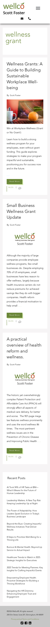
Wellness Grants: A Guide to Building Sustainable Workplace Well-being (25, 126)
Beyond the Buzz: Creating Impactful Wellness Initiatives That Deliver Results (24, 527)
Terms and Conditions (30, 619)
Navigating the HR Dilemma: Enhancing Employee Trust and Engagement (21, 594)
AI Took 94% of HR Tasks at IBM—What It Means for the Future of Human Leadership (22, 490)
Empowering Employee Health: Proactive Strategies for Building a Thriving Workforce (23, 581)
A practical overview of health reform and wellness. (25, 398)
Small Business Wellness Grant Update (25, 264)
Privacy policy (16, 619)
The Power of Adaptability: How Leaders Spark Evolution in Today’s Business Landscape (23, 514)
